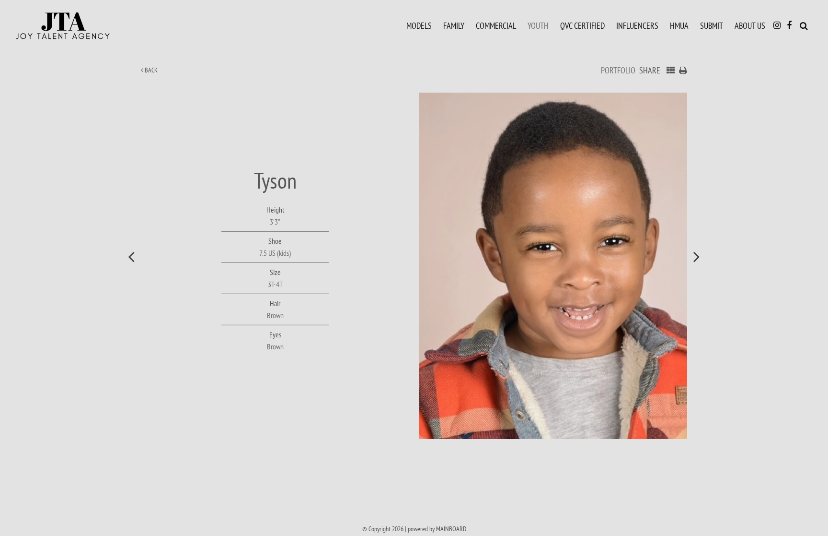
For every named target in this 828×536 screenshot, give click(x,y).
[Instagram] (777, 25)
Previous (131, 256)
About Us (750, 25)
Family (453, 25)
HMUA (679, 25)
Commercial (496, 25)
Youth (538, 25)
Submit (711, 25)
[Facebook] (789, 25)
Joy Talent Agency (84, 26)
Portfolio (618, 70)
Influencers (637, 25)
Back (150, 70)
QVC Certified (582, 25)
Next (696, 256)
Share (649, 70)
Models (419, 25)
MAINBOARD (451, 528)
